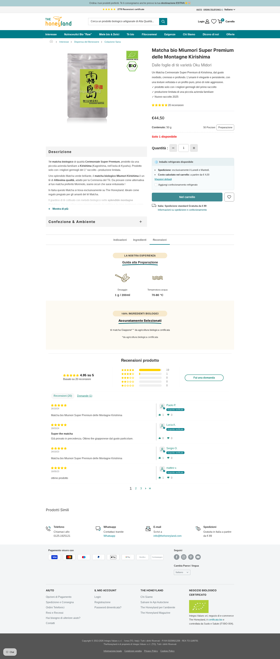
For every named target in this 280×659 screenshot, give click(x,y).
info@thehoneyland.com (167, 535)
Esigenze (169, 34)
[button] (160, 105)
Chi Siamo (189, 34)
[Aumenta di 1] (194, 148)
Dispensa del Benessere (86, 42)
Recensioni (160, 240)
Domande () (84, 395)
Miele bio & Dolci (109, 34)
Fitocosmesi (149, 34)
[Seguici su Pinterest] (191, 557)
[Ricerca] (163, 21)
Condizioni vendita (133, 651)
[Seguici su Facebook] (176, 557)
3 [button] (141, 488)
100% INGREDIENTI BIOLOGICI (140, 313)
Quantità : (160, 148)
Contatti (50, 623)
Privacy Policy (151, 651)
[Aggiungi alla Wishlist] (229, 197)
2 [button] (136, 488)
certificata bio (215, 619)
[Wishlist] (213, 21)
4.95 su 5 (87, 375)
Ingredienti (139, 240)
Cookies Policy (167, 651)
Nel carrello (187, 197)
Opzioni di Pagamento (58, 597)
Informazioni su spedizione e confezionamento (182, 209)
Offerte (230, 34)
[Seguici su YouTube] (198, 557)
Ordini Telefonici (212, 10)
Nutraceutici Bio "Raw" (78, 34)
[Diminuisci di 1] (173, 148)
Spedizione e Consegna (60, 602)
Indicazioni (120, 240)
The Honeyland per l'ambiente (157, 607)
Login (97, 597)
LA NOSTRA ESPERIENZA (140, 255)
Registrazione (102, 602)
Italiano (179, 572)
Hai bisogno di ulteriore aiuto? (63, 618)
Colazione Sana (113, 42)
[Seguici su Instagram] (184, 557)
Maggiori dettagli (163, 179)
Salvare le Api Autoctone (154, 602)
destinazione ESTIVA (173, 3)
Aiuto (199, 10)
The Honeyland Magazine (155, 612)
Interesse (51, 34)
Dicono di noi (211, 34)
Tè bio (130, 34)
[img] (109, 9)
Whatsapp (109, 535)
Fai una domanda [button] (204, 377)
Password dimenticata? (107, 607)
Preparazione (225, 127)
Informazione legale (113, 651)
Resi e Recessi (54, 612)
